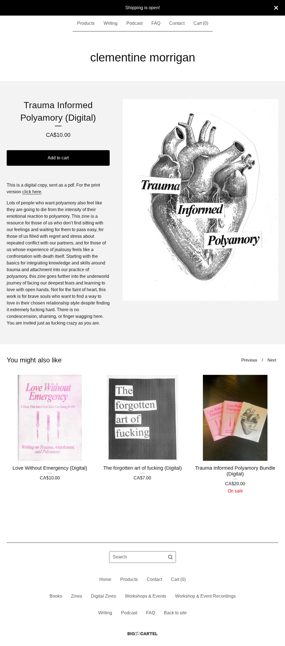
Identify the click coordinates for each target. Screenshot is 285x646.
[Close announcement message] (276, 7)
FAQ (155, 23)
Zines (76, 596)
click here (31, 191)
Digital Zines (103, 596)
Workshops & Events (145, 596)
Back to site (175, 612)
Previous (249, 360)
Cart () (200, 23)
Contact (177, 23)
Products (86, 23)
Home (105, 579)
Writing (110, 23)
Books (56, 596)
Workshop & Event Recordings (205, 596)
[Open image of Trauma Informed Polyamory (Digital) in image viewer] (200, 200)
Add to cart (58, 157)
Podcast (134, 23)
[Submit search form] (170, 557)
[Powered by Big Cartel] (142, 634)
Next (271, 360)
